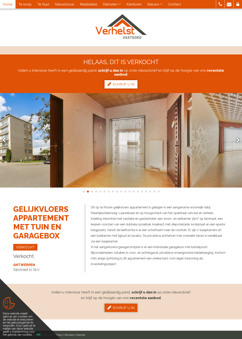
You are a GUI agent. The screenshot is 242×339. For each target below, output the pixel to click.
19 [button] (158, 191)
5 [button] (100, 191)
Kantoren (134, 4)
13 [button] (133, 191)
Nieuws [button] (153, 4)
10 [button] (121, 191)
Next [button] (236, 140)
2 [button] (87, 191)
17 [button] (150, 191)
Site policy (69, 335)
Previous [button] (6, 140)
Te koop (25, 4)
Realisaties (88, 4)
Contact (174, 4)
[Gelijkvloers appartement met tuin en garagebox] (121, 140)
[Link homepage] (121, 26)
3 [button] (92, 191)
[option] (121, 140)
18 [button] (154, 191)
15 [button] (141, 191)
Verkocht (25, 247)
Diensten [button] (111, 4)
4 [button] (96, 191)
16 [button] (146, 191)
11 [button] (125, 191)
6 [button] (104, 191)
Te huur (43, 4)
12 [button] (129, 191)
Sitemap (81, 335)
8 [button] (112, 191)
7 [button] (108, 191)
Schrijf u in (124, 84)
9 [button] (117, 191)
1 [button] (83, 191)
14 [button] (137, 191)
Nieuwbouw (64, 4)
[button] (220, 4)
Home (8, 4)
